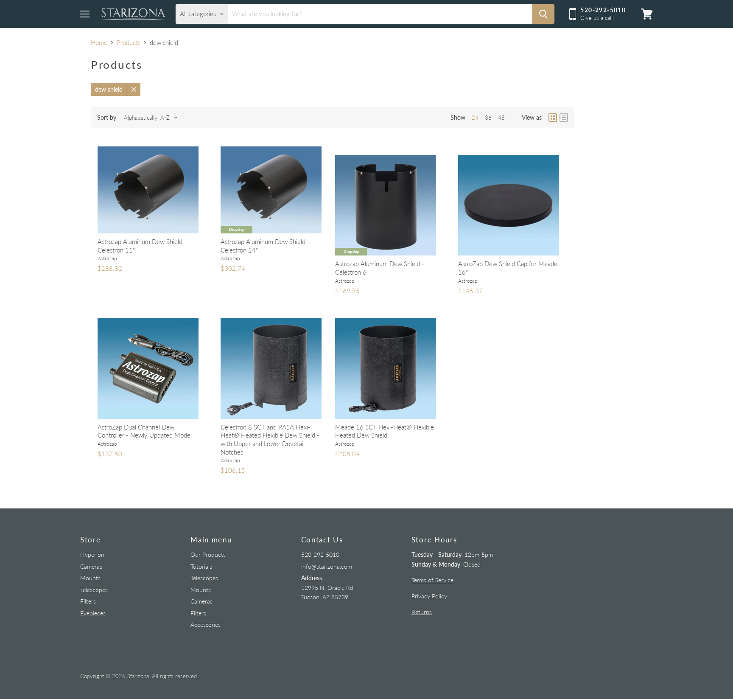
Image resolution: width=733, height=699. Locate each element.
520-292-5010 (320, 554)
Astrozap (107, 258)
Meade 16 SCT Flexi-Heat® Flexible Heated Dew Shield (384, 431)
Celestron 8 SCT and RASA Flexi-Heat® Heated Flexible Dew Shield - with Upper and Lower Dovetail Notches (270, 439)
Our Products (208, 554)
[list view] (564, 117)
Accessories (205, 624)
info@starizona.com (326, 566)
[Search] (543, 14)
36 (488, 117)
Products (128, 42)
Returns (421, 611)
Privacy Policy (429, 596)
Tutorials (201, 566)
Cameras (91, 566)
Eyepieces (93, 613)
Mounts (90, 577)
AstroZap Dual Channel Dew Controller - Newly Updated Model (145, 431)
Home (99, 42)
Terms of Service (432, 580)
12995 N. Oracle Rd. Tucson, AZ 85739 (328, 587)
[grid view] (552, 117)
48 (501, 117)
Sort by (106, 117)
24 (475, 117)
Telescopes (94, 589)
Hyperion (92, 554)
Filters (88, 601)
